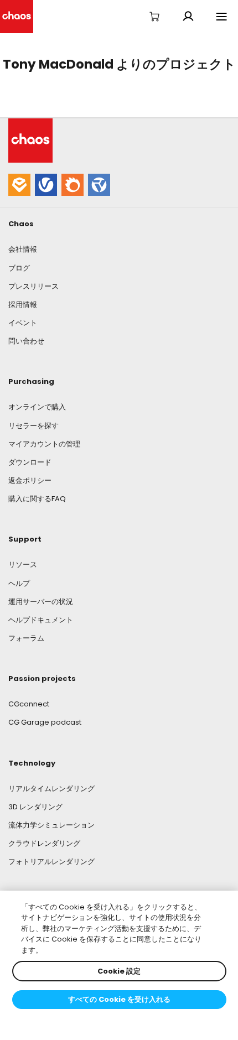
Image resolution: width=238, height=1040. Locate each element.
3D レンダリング (35, 807)
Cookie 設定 (119, 971)
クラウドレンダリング (44, 843)
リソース (22, 564)
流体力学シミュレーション (51, 825)
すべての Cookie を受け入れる (119, 999)
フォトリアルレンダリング (51, 861)
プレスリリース (33, 286)
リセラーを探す (33, 425)
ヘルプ (19, 583)
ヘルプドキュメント (40, 620)
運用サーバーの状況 (40, 601)
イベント (22, 323)
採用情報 (22, 304)
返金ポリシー (29, 480)
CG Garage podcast (44, 722)
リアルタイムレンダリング (51, 788)
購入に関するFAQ (37, 498)
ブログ (19, 268)
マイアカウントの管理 (44, 444)
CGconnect (28, 704)
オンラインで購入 (37, 407)
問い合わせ (26, 341)
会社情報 (22, 249)
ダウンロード (29, 462)
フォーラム (26, 638)
